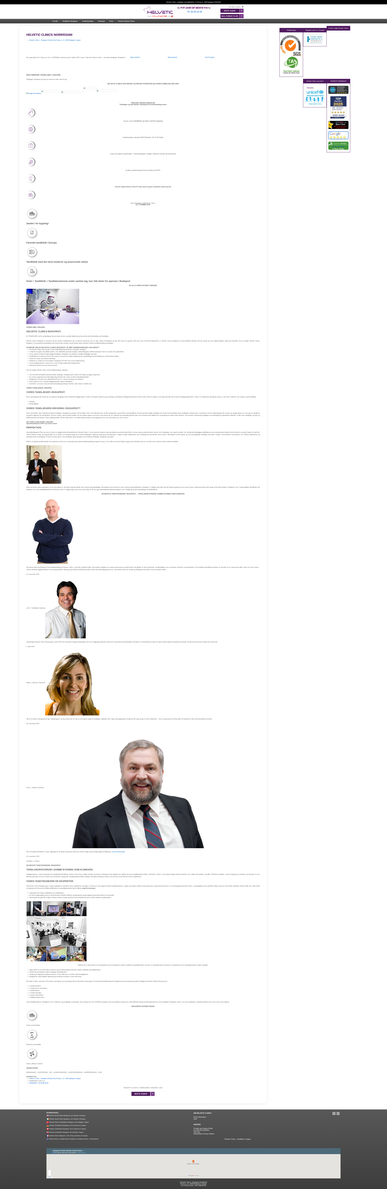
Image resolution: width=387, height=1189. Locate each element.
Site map (197, 1132)
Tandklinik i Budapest (70, 21)
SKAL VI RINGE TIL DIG (229, 16)
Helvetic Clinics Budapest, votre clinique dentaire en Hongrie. (68, 1135)
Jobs (195, 1119)
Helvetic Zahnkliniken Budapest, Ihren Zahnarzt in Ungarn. (67, 1125)
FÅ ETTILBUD (210, 57)
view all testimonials (118, 852)
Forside (55, 21)
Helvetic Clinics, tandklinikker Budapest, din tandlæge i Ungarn (69, 1122)
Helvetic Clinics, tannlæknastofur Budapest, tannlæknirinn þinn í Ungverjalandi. (74, 1139)
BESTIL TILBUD (229, 11)
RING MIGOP (172, 57)
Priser (111, 21)
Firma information (200, 1117)
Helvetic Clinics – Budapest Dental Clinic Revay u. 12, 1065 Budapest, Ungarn (55, 40)
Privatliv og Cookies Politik (203, 1128)
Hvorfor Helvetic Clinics (126, 21)
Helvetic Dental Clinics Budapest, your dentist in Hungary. (67, 1115)
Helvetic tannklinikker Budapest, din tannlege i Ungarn (66, 1132)
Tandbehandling (87, 21)
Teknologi (101, 21)
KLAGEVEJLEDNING (201, 1130)
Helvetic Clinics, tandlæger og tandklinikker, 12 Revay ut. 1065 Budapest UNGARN (193, 2)
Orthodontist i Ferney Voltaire (204, 1134)
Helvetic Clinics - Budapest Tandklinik (193, 1182)
